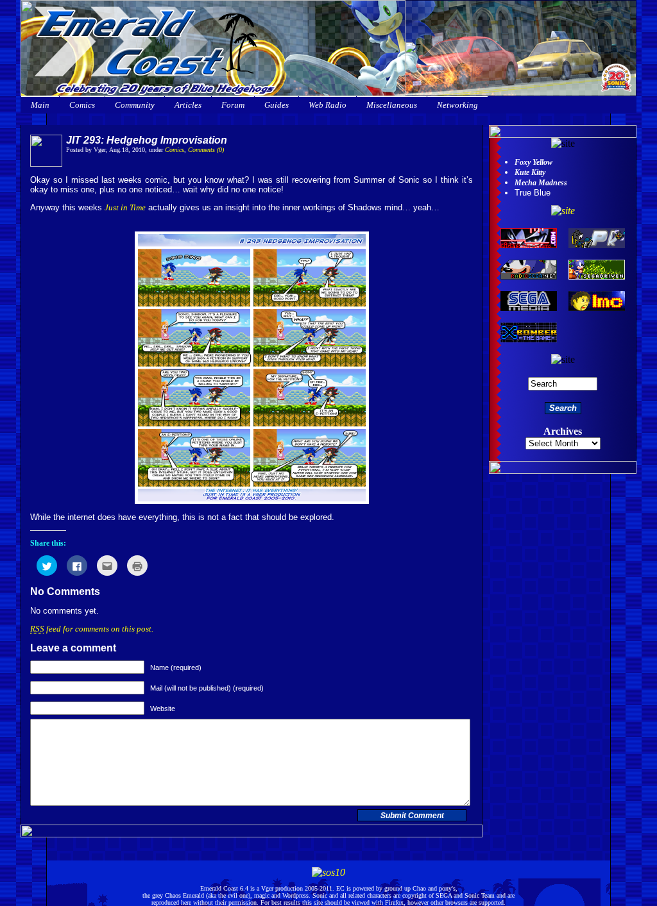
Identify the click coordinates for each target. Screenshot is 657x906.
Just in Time (125, 207)
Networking (457, 105)
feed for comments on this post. (91, 628)
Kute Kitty (530, 172)
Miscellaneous (391, 105)
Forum (232, 105)
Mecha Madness (541, 182)
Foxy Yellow (533, 162)
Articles (188, 105)
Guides (276, 105)
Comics (82, 105)
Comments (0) (206, 149)
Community (135, 105)
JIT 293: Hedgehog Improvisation (146, 140)
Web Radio (327, 105)
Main (40, 105)
